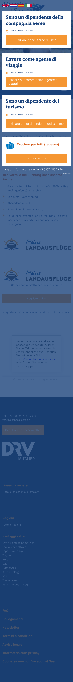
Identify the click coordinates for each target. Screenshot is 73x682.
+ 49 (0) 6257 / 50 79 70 (48, 169)
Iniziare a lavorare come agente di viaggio (33, 82)
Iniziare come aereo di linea (36, 40)
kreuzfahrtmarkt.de (36, 158)
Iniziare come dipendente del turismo (37, 124)
